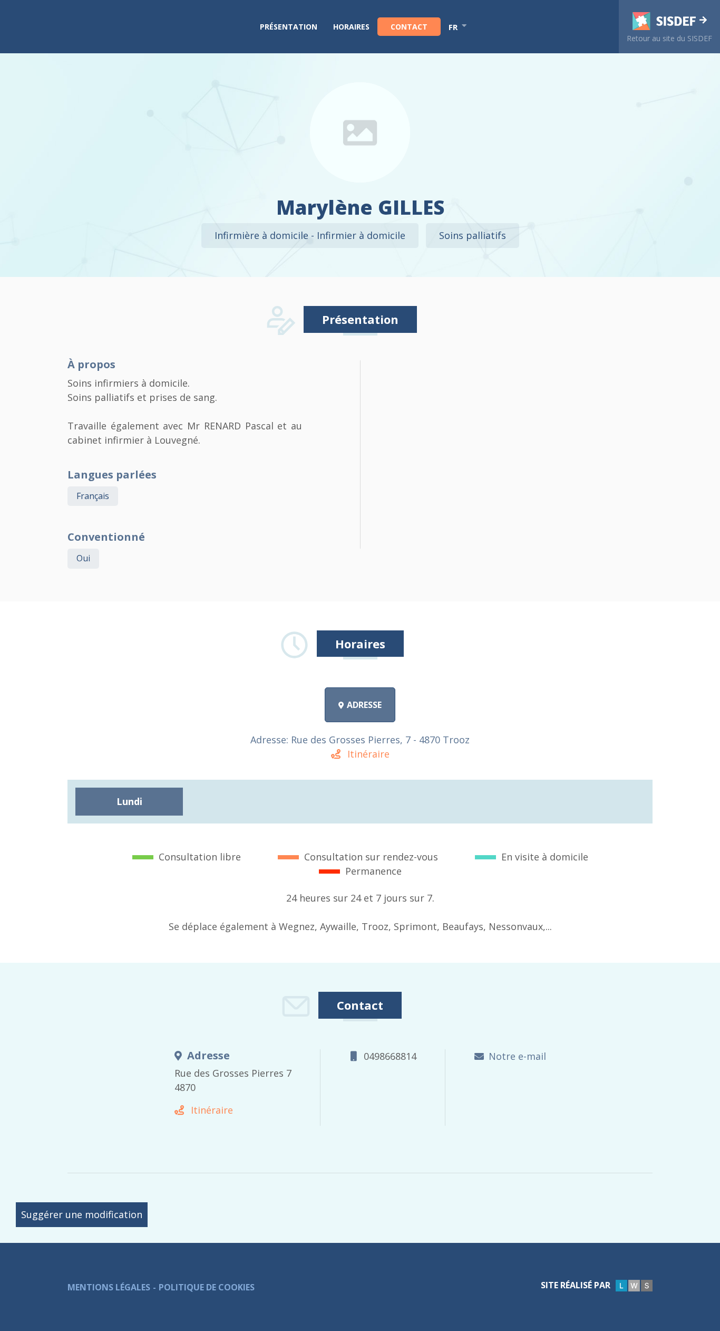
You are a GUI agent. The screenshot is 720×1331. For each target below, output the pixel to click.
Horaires (351, 27)
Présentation (288, 27)
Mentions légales (108, 1287)
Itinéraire (367, 754)
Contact (409, 27)
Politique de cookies (207, 1287)
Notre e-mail (517, 1056)
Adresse (364, 705)
